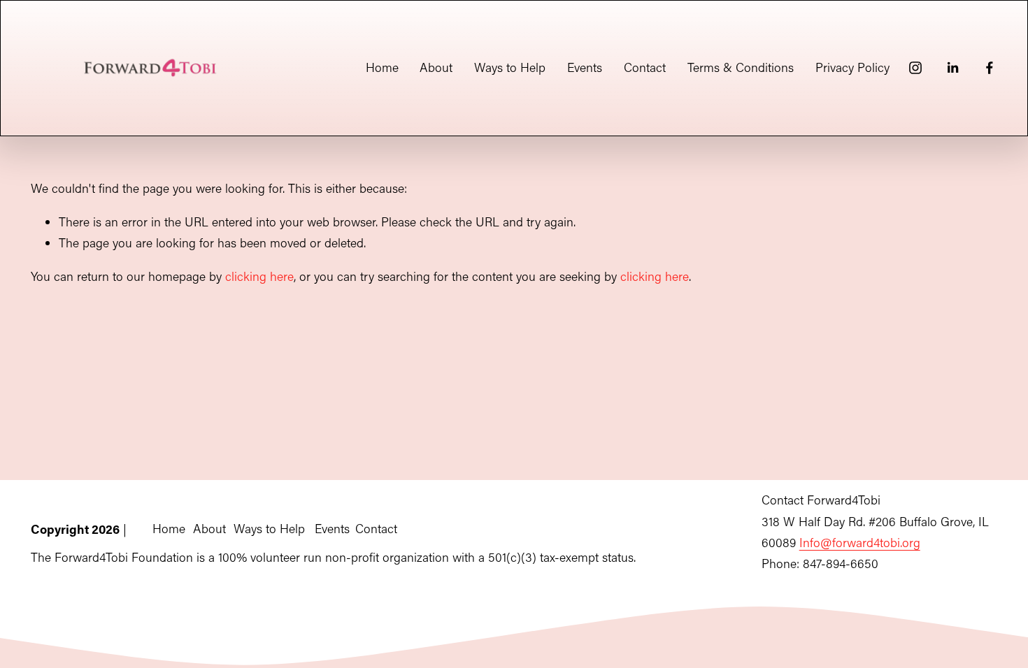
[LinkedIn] (952, 67)
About (436, 67)
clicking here (259, 276)
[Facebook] (989, 67)
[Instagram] (915, 67)
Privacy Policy (852, 67)
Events (584, 67)
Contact (645, 67)
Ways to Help (509, 67)
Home (382, 67)
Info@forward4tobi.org (859, 543)
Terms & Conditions (740, 67)
